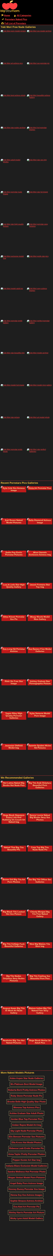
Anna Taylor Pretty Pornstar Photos (26, 1154)
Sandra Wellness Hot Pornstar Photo (26, 1171)
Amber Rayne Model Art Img (26, 1125)
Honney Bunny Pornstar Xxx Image (27, 1189)
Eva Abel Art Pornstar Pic (27, 1206)
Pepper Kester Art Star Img (26, 1160)
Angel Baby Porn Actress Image (26, 1183)
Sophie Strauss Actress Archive (26, 1201)
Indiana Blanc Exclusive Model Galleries (26, 1166)
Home (7, 15)
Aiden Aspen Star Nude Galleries (26, 1078)
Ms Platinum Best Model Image (26, 1084)
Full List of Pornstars (15, 23)
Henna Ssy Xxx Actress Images (26, 1195)
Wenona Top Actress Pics (26, 1107)
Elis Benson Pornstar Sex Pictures (26, 1136)
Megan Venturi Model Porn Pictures (26, 1177)
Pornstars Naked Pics (16, 19)
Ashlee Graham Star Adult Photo (26, 1113)
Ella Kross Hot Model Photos (26, 1142)
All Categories (24, 15)
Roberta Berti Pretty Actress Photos (26, 1090)
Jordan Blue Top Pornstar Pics (26, 1119)
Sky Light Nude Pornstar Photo (26, 1131)
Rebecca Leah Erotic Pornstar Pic (26, 1148)
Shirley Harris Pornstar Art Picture (26, 1212)
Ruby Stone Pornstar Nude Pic (26, 1096)
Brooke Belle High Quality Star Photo (26, 1101)
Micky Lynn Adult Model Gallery (26, 1218)
